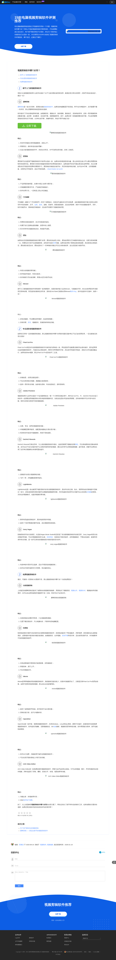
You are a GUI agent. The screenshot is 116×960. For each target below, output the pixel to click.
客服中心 (66, 937)
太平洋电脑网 (18, 941)
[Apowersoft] (6, 2)
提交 (19, 886)
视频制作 (43, 845)
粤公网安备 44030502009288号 (74, 951)
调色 (76, 444)
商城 (26, 2)
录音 (29, 322)
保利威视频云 (18, 944)
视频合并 (74, 590)
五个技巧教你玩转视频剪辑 (29, 828)
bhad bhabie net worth (55, 169)
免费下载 (23, 46)
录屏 (54, 243)
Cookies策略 (96, 951)
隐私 (90, 951)
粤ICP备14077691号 (57, 951)
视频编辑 (50, 845)
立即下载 (31, 125)
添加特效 (50, 537)
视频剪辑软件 (48, 107)
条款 (85, 951)
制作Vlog (73, 291)
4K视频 (88, 492)
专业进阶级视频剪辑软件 (28, 78)
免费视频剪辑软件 (26, 82)
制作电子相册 (27, 800)
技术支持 (32, 2)
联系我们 (49, 937)
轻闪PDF (39, 2)
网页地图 (49, 941)
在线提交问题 (67, 941)
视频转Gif (82, 590)
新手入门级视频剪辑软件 (28, 75)
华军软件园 (32, 941)
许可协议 (58, 954)
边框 (36, 205)
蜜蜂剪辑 (21, 107)
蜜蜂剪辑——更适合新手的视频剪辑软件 (34, 831)
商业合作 (66, 944)
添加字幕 (65, 635)
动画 (54, 726)
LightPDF (17, 937)
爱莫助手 (31, 937)
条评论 (102, 852)
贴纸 (40, 205)
